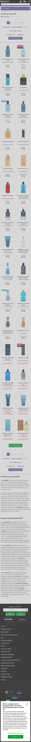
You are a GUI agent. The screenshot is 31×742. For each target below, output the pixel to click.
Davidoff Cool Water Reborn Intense (23, 277)
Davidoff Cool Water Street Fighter (7, 383)
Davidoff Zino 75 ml (23, 168)
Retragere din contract (7, 663)
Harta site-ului (5, 643)
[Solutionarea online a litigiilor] (14, 698)
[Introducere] (1, 16)
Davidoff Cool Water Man (7, 60)
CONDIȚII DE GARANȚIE (6, 640)
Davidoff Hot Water (7, 195)
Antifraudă (4, 668)
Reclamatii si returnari (7, 654)
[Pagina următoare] (22, 22)
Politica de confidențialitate (9, 634)
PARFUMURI (6, 16)
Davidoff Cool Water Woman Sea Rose (23, 250)
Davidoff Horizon (8, 168)
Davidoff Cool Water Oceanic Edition (23, 196)
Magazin (3, 679)
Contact (3, 626)
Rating (3, 646)
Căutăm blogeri (5, 674)
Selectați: (6, 27)
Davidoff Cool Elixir (23, 330)
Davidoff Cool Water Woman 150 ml (23, 409)
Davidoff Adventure (7, 141)
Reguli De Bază (5, 632)
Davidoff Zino (23, 87)
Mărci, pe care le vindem (7, 665)
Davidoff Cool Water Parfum (7, 115)
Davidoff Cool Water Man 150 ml (7, 88)
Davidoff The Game (23, 357)
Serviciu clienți (8, 618)
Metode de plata (5, 651)
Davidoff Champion (23, 141)
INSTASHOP (4, 671)
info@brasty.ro (22, 619)
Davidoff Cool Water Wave (23, 304)
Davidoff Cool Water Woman (23, 60)
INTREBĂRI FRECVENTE (6, 657)
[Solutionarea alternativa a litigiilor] (14, 694)
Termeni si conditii (6, 629)
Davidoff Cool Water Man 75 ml (23, 115)
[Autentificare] (21, 1)
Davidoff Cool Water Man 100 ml (7, 409)
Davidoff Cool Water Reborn (7, 223)
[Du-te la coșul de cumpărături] (24, 1)
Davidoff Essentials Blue (23, 383)
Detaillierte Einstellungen (15, 733)
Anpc (2, 637)
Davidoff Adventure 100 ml (23, 434)
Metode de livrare (6, 648)
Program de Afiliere (6, 677)
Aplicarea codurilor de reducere (10, 660)
